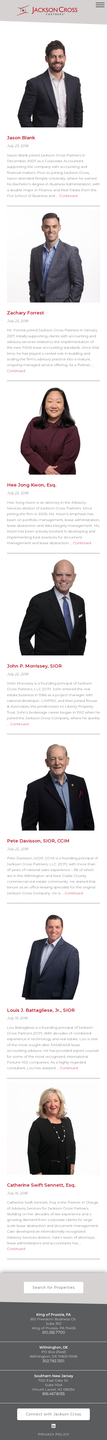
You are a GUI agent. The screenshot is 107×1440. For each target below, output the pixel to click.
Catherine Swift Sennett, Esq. (41, 1185)
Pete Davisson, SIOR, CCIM (38, 841)
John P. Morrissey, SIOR (34, 666)
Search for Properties (54, 1287)
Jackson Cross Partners (47, 10)
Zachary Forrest (25, 313)
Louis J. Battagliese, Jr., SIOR (41, 1010)
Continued (68, 195)
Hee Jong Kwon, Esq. (31, 485)
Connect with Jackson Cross (53, 1414)
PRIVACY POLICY (53, 1434)
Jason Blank (21, 138)
